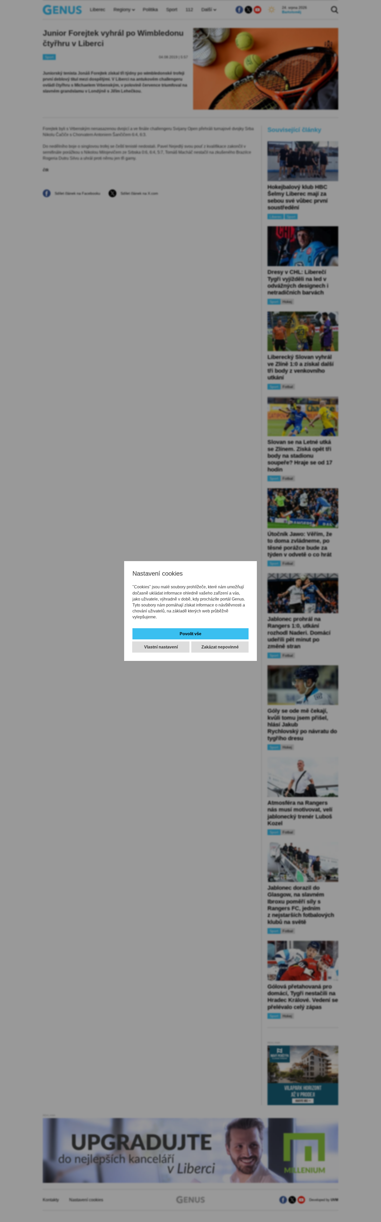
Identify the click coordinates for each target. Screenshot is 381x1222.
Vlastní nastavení (161, 647)
